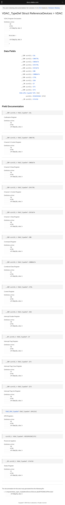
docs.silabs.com (32, 2)
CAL (34, 55)
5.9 (40, 8)
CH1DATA (36, 68)
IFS (34, 90)
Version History (54, 8)
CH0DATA (36, 62)
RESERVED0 (37, 96)
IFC (34, 87)
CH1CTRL (36, 65)
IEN (34, 80)
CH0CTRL (36, 58)
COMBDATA (36, 74)
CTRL (34, 77)
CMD (34, 71)
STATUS (35, 99)
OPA (34, 93)
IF (34, 83)
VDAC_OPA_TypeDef (25, 93)
